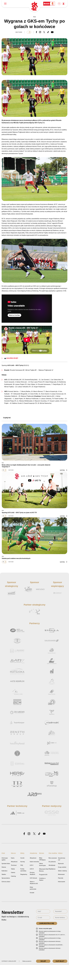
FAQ (21, 865)
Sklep (43, 961)
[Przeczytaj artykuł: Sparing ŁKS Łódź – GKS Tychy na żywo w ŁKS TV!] (34, 489)
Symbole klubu (6, 863)
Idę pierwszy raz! (61, 859)
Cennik (22, 858)
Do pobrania (52, 861)
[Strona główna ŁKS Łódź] (34, 6)
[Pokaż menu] (5, 3)
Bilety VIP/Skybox (42, 859)
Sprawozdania (6, 878)
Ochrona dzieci (6, 881)
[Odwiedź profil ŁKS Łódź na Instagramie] (29, 833)
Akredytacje (52, 865)
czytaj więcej (41, 932)
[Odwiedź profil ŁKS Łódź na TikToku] (39, 833)
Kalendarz (4, 870)
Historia (4, 867)
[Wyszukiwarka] (59, 3)
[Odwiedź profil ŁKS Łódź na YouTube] (44, 834)
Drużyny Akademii (32, 873)
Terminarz (14, 865)
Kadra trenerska (34, 861)
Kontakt (32, 892)
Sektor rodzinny (62, 870)
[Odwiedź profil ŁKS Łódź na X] (34, 833)
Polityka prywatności (26, 961)
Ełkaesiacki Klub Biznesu (43, 870)
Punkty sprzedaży (23, 869)
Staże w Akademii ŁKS (34, 882)
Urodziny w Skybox (42, 879)
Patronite (60, 878)
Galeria (13, 872)
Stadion (4, 874)
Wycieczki (61, 863)
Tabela (13, 869)
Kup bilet (60, 961)
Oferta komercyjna (42, 864)
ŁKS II (31, 865)
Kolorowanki (61, 881)
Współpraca (52, 869)
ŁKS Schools (33, 878)
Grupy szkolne (62, 867)
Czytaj (62, 470)
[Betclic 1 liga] (49, 3)
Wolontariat (61, 874)
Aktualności (14, 861)
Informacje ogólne (5, 859)
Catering (13, 876)
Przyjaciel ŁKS (43, 874)
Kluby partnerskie (33, 888)
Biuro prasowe (53, 858)
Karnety (22, 861)
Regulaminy (23, 874)
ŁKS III (32, 869)
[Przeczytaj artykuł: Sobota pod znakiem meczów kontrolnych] (34, 535)
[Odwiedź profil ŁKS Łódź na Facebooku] (24, 833)
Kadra (12, 858)
